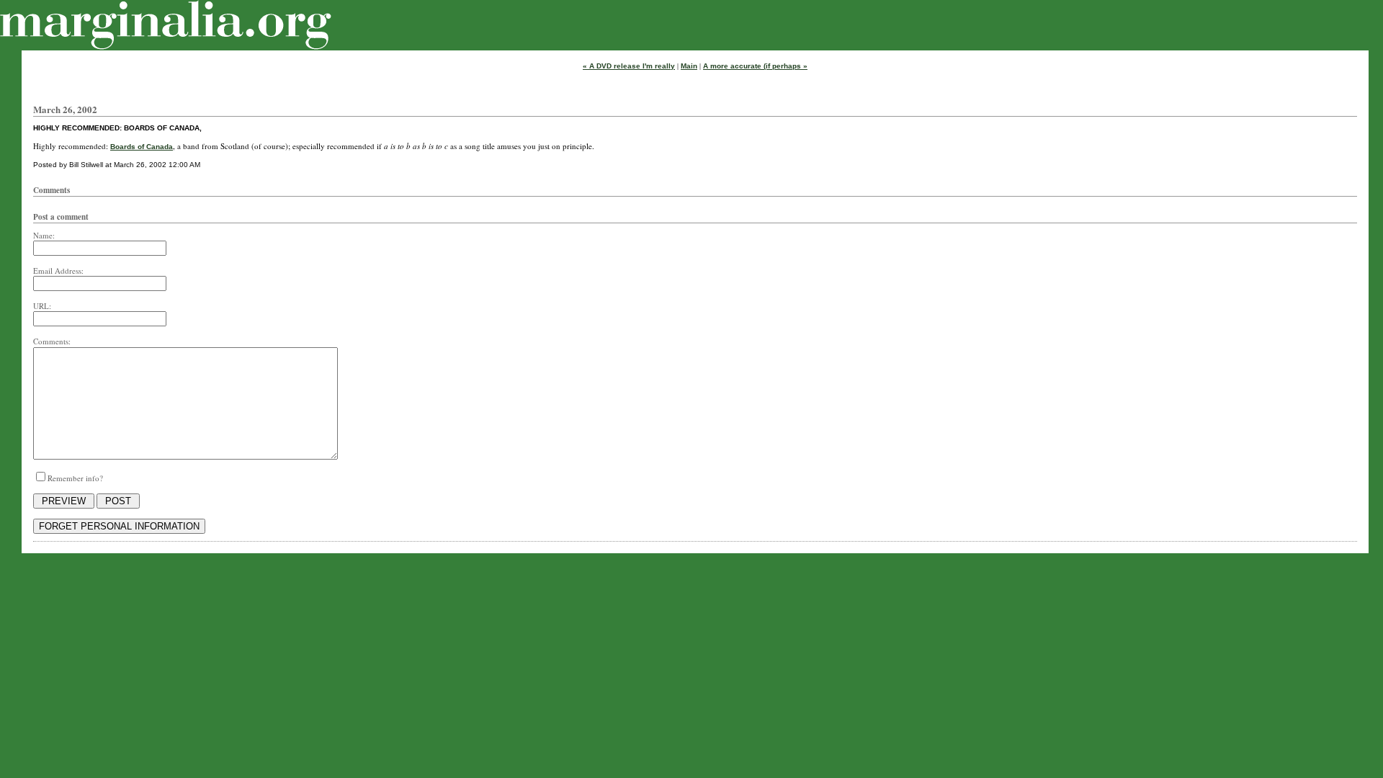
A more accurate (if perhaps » (755, 66)
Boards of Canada (141, 147)
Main (689, 66)
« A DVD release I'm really (629, 66)
